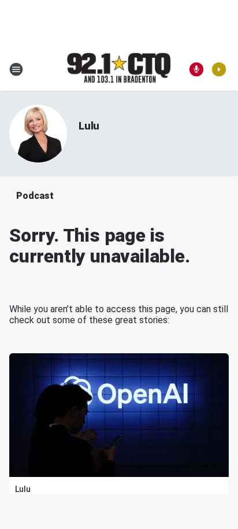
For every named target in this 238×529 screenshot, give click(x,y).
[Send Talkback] (196, 69)
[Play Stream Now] (219, 69)
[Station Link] (119, 69)
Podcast (35, 195)
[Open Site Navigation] (16, 69)
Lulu (89, 126)
